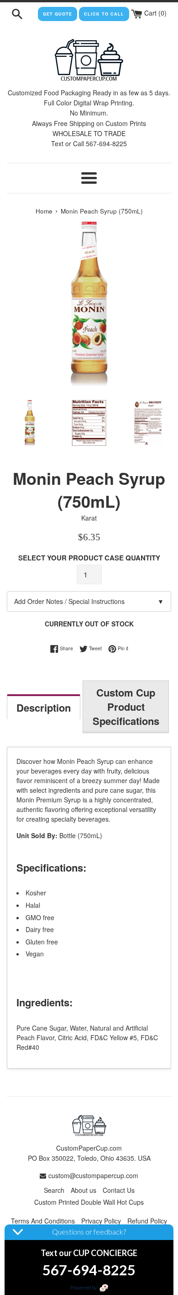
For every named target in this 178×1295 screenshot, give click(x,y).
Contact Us (119, 1190)
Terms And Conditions (43, 1220)
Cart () (154, 12)
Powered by (84, 1287)
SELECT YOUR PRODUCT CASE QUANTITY (89, 558)
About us (83, 1190)
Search (54, 1190)
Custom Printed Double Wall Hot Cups (89, 1202)
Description (43, 707)
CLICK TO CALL (104, 14)
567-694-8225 (89, 1270)
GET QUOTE (57, 14)
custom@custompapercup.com (93, 1175)
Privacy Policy (101, 1220)
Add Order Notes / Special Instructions (89, 601)
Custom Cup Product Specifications (126, 706)
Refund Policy (147, 1220)
